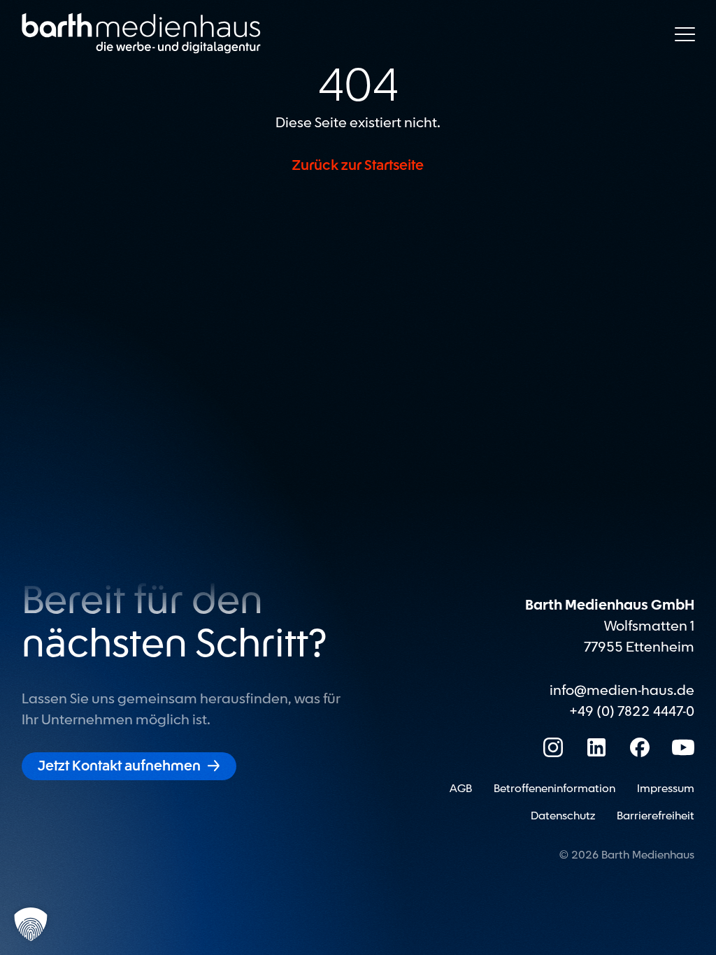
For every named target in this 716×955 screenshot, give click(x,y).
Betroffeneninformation (554, 788)
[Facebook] (640, 747)
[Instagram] (553, 747)
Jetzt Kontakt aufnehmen (129, 766)
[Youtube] (683, 747)
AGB (461, 788)
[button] (31, 924)
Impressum (665, 788)
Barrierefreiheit (655, 815)
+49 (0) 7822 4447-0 (631, 712)
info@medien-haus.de (622, 691)
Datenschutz (563, 815)
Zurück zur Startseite (358, 166)
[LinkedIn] (596, 747)
